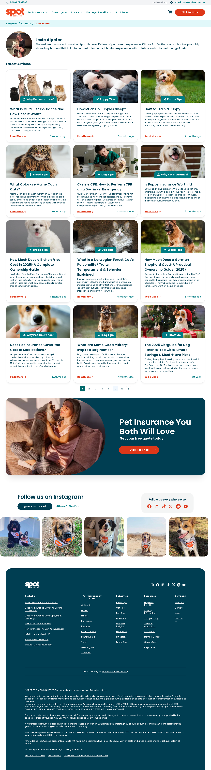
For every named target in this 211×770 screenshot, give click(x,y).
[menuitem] (38, 12)
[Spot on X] (171, 506)
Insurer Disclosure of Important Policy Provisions (82, 690)
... (115, 388)
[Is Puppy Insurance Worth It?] (172, 181)
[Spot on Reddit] (178, 506)
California (86, 605)
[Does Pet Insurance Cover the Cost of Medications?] (38, 344)
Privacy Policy (54, 755)
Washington (87, 647)
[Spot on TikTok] (163, 506)
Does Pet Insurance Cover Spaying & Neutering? (43, 617)
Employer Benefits (148, 604)
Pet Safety (121, 636)
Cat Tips (120, 607)
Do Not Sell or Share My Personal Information (86, 755)
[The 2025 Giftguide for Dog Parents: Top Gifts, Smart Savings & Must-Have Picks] (172, 344)
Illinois (84, 615)
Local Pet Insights (120, 625)
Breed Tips (121, 602)
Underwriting (159, 2)
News (177, 613)
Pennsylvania (88, 636)
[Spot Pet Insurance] (32, 585)
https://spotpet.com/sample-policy (153, 696)
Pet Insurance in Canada (114, 671)
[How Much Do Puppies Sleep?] (105, 106)
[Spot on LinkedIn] (156, 506)
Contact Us (179, 619)
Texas (84, 642)
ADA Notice (149, 631)
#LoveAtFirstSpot (69, 506)
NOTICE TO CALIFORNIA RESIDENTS (41, 690)
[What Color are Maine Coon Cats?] (38, 181)
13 (122, 388)
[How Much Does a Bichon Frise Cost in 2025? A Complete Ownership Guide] (38, 261)
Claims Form (150, 642)
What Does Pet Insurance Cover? (41, 602)
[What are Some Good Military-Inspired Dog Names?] (105, 344)
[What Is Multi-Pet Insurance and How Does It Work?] (38, 106)
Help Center (150, 647)
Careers (179, 607)
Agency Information (150, 611)
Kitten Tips (121, 618)
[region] (105, 536)
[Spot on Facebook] (149, 506)
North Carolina (88, 631)
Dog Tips (120, 613)
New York (85, 626)
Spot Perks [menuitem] (121, 12)
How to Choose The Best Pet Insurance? (44, 628)
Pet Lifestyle (121, 631)
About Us (179, 602)
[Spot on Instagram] (152, 585)
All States (85, 652)
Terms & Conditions (149, 625)
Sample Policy (151, 618)
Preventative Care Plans (36, 639)
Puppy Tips (121, 642)
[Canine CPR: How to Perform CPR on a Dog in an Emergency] (105, 181)
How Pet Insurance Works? (38, 623)
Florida (84, 610)
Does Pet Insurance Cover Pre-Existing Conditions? (43, 609)
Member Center (151, 636)
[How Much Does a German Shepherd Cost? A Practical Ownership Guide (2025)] (172, 261)
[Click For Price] (170, 12)
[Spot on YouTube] (185, 506)
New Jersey (86, 621)
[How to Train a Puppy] (172, 106)
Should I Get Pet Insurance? (38, 644)
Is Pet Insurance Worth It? (37, 634)
